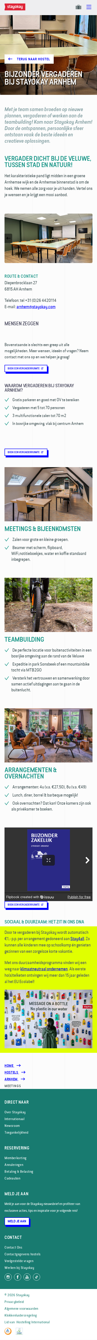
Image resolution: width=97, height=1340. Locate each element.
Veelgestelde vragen (19, 1260)
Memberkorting (16, 1158)
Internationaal (14, 1118)
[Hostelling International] (9, 1333)
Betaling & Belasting (19, 1171)
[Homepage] (16, 9)
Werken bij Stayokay (19, 1267)
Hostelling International (33, 1322)
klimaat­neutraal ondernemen (44, 969)
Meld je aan (17, 1221)
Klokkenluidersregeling (21, 1315)
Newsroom (12, 1125)
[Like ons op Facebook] (17, 1277)
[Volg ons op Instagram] (8, 1277)
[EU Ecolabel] (20, 1333)
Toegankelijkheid (16, 1132)
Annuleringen (14, 1164)
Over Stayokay (15, 1112)
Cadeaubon (12, 1178)
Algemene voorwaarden (21, 1308)
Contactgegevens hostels (23, 1254)
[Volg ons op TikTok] (36, 1277)
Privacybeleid (14, 1301)
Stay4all (77, 938)
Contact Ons (13, 1247)
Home (9, 1066)
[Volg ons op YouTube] (27, 1277)
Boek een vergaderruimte (24, 368)
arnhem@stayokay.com (35, 307)
